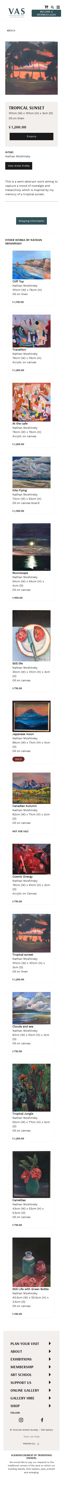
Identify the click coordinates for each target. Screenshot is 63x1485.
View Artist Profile (19, 165)
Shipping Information (31, 220)
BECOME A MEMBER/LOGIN (46, 13)
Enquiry (31, 136)
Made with (32, 1436)
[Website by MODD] (38, 1443)
